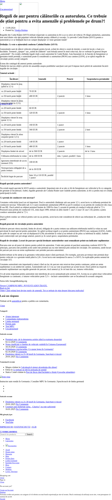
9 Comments (21, 352)
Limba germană (12, 321)
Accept (2, 499)
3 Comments (21, 347)
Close (2, 306)
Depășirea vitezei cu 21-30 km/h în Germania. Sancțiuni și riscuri (33, 354)
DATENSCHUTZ (22, 427)
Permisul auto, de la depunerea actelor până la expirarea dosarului (33, 339)
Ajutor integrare (12, 316)
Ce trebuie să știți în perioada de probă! (30, 370)
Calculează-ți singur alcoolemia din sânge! (39, 367)
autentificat (16, 301)
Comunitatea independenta (16, 319)
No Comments (22, 356)
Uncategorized (6, 9)
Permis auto (10, 324)
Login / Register (11, 472)
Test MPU (9, 326)
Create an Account (7, 490)
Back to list (5, 288)
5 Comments (21, 342)
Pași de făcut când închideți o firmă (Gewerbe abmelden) (50, 372)
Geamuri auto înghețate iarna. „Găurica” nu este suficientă (30, 407)
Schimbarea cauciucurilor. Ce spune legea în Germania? (29, 349)
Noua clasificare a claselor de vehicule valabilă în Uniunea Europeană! (35, 344)
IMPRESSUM (6, 427)
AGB (34, 427)
